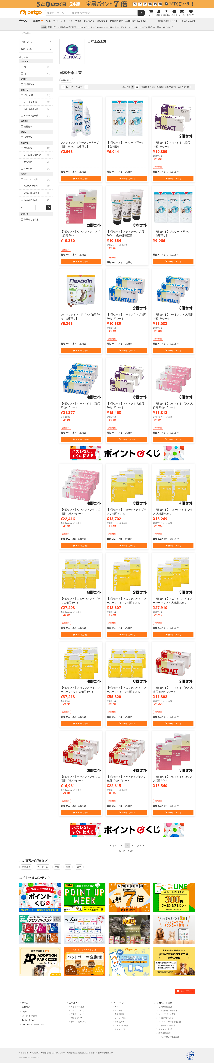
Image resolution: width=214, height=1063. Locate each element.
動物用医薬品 (116, 21)
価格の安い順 (170, 87)
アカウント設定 (164, 1002)
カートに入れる (82, 178)
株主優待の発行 (165, 1033)
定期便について (77, 1014)
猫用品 (36, 20)
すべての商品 (25, 33)
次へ (139, 845)
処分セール (42, 866)
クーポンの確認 (121, 1025)
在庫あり (65, 80)
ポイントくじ (120, 1029)
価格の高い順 (183, 87)
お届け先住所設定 (166, 1018)
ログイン (175, 20)
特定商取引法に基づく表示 (53, 1052)
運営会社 (24, 1052)
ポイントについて (78, 1021)
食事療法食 (89, 21)
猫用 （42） (27, 48)
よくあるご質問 (188, 20)
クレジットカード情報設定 (170, 1021)
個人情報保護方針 (105, 1052)
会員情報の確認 (165, 1006)
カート (117, 1006)
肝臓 (68, 866)
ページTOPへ (186, 991)
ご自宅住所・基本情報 (168, 1010)
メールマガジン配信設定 (169, 1036)
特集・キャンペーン (56, 21)
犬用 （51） (27, 42)
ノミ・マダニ (74, 21)
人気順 (152, 87)
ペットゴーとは (77, 1006)
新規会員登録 (163, 20)
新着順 (160, 87)
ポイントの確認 (165, 1029)
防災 (79, 866)
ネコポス (26, 866)
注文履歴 (118, 1010)
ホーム (25, 1002)
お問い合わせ (28, 1020)
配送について (76, 1018)
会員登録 (26, 1007)
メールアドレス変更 (167, 1014)
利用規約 (35, 1052)
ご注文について (77, 1010)
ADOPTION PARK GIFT (136, 21)
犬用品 (23, 20)
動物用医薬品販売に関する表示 (81, 1052)
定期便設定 (119, 1014)
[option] (107, 4)
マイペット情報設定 (167, 1025)
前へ (114, 845)
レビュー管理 (120, 1018)
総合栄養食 (102, 21)
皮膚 (57, 866)
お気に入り (119, 1021)
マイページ (118, 1002)
